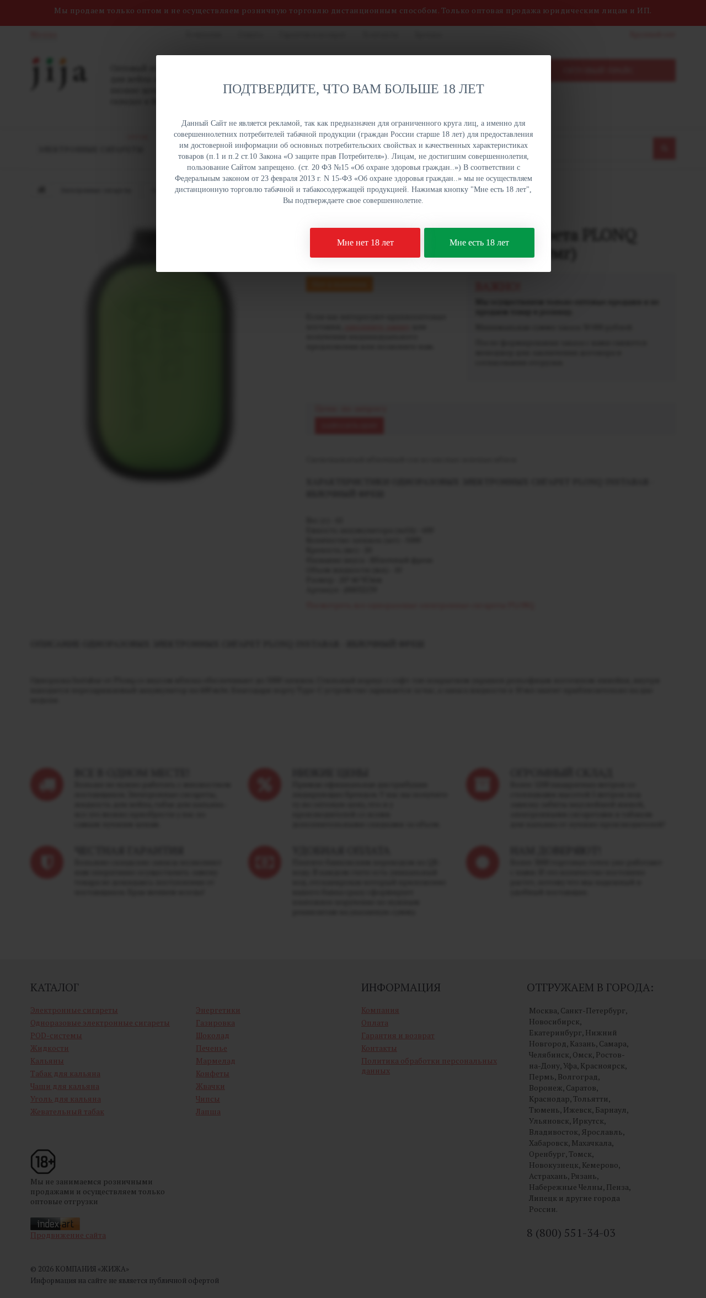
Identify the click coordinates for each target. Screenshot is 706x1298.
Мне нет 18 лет (365, 242)
